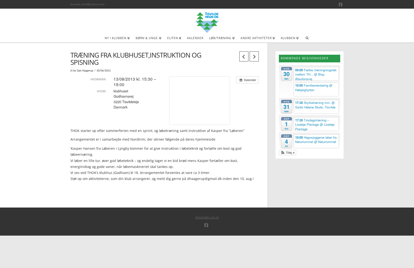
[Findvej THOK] (70, 184)
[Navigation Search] (307, 39)
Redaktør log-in (207, 217)
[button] (287, 152)
